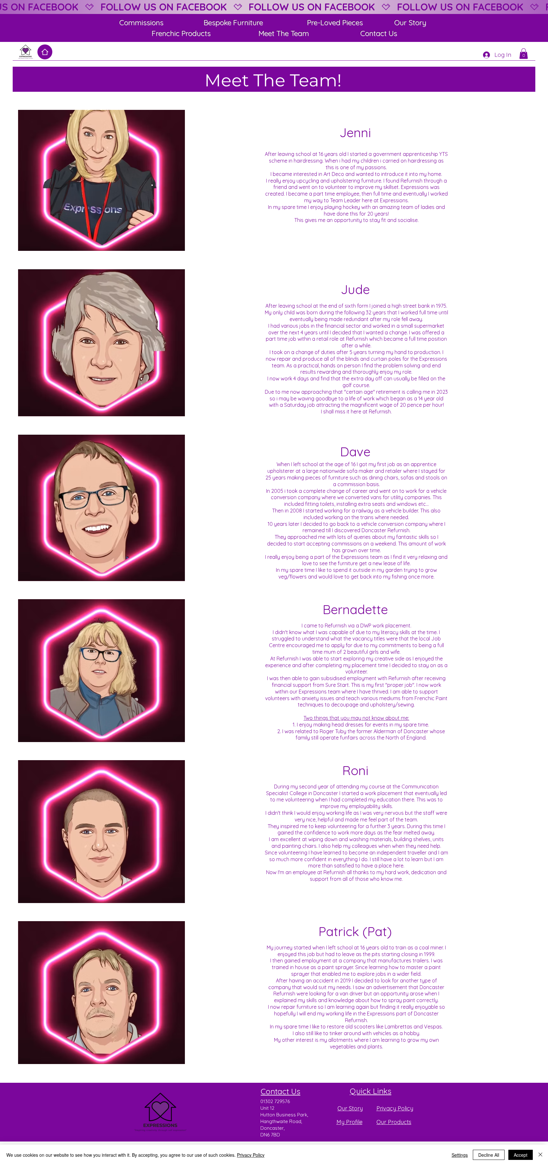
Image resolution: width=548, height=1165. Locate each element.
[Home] (44, 51)
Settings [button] (460, 1155)
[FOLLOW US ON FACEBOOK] (274, 7)
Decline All (488, 1155)
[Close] (540, 1155)
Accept (520, 1155)
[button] (523, 53)
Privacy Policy (250, 1155)
